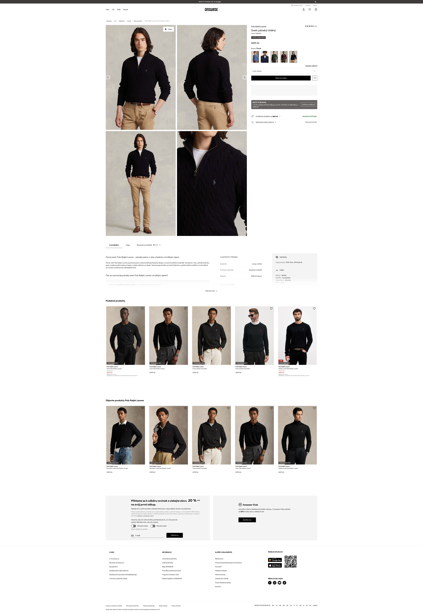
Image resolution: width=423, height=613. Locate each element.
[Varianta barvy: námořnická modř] (264, 57)
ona (107, 9)
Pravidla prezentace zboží (171, 571)
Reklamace (219, 559)
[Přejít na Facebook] (270, 583)
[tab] (148, 245)
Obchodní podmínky (169, 559)
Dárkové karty (220, 575)
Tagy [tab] (128, 245)
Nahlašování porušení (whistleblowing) (123, 575)
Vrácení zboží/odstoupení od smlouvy (228, 563)
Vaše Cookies (163, 606)
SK (307, 605)
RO (300, 605)
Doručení (218, 567)
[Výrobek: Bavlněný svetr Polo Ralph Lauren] (125, 435)
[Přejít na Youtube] (279, 583)
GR (284, 605)
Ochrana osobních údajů (118, 579)
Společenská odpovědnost (118, 571)
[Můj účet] (303, 9)
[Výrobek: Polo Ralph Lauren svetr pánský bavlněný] (211, 335)
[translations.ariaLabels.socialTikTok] (284, 583)
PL (297, 605)
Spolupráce (113, 567)
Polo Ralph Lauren (258, 26)
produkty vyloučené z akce (145, 516)
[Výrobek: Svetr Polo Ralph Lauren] (125, 335)
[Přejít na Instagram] (274, 583)
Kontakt (218, 587)
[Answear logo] (211, 9)
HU (291, 605)
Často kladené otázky (223, 583)
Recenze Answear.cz (116, 563)
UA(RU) (315, 605)
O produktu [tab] (114, 245)
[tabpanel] (211, 270)
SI (303, 605)
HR (287, 605)
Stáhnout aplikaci (308, 105)
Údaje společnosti (149, 606)
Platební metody (221, 571)
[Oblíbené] (309, 9)
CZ (280, 605)
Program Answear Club (170, 575)
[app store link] (275, 565)
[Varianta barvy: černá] (293, 57)
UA (310, 605)
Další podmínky (167, 563)
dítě (118, 9)
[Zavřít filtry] (315, 2)
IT (294, 605)
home (125, 9)
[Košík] (316, 9)
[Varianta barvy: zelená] (274, 57)
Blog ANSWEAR (167, 567)
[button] (284, 71)
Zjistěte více (247, 520)
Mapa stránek (176, 606)
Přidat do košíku (281, 78)
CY (277, 605)
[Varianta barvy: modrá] (255, 57)
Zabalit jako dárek (221, 579)
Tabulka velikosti (311, 66)
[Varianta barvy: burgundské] (284, 57)
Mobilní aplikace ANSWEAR (172, 579)
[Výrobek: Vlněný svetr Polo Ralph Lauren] (297, 335)
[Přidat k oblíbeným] (314, 78)
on (113, 9)
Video (170, 29)
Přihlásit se (174, 535)
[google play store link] (275, 560)
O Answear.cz (114, 559)
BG (273, 605)
